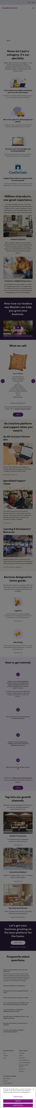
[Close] (33, 1089)
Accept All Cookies (18, 1105)
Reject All (18, 1101)
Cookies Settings (18, 1096)
